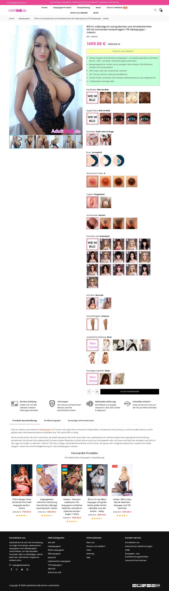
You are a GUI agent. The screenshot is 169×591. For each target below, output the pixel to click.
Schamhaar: (96, 215)
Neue (98, 7)
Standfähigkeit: (97, 316)
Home (44, 7)
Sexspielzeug (83, 7)
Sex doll (51, 542)
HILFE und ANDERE (79, 13)
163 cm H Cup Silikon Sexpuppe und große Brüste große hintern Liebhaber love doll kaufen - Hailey (97, 505)
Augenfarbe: (98, 110)
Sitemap (90, 553)
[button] (80, 80)
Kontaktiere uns (132, 542)
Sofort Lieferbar (117, 7)
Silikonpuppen (54, 553)
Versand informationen (136, 560)
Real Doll (52, 557)
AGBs (127, 550)
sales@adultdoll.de (18, 3)
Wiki (88, 557)
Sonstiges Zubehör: (98, 370)
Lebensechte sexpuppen (59, 561)
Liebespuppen (24, 18)
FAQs (88, 550)
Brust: (94, 152)
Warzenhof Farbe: (95, 173)
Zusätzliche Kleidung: (99, 337)
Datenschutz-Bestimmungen (138, 546)
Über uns (90, 542)
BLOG (96, 13)
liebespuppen (45, 429)
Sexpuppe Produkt (62, 7)
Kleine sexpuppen (56, 550)
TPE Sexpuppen (55, 565)
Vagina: (95, 194)
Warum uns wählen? (95, 546)
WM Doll (51, 568)
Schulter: (94, 295)
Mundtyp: (100, 131)
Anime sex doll (54, 572)
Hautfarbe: (97, 89)
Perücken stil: (97, 236)
